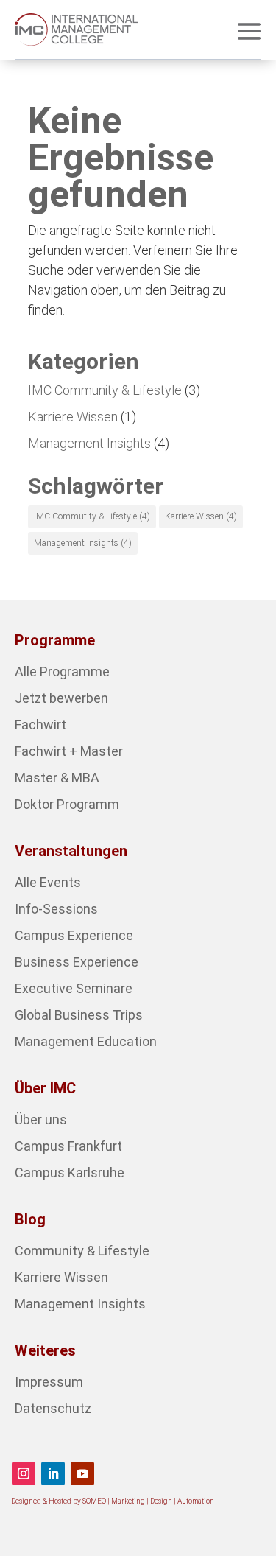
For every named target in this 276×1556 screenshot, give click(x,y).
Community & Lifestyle (82, 1250)
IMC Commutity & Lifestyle (92, 516)
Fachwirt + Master (69, 751)
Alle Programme (62, 671)
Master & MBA (57, 777)
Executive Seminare (73, 988)
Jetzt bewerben (61, 698)
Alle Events (48, 882)
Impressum (49, 1381)
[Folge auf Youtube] (82, 1473)
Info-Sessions (56, 909)
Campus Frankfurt (68, 1146)
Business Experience (76, 962)
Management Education (86, 1041)
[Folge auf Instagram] (23, 1473)
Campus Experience (74, 935)
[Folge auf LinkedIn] (53, 1473)
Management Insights (89, 443)
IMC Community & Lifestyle (105, 390)
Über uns (41, 1119)
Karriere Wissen (73, 416)
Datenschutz (53, 1408)
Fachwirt (40, 724)
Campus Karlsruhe (69, 1172)
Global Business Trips (79, 1015)
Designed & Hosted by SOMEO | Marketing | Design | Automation (112, 1501)
